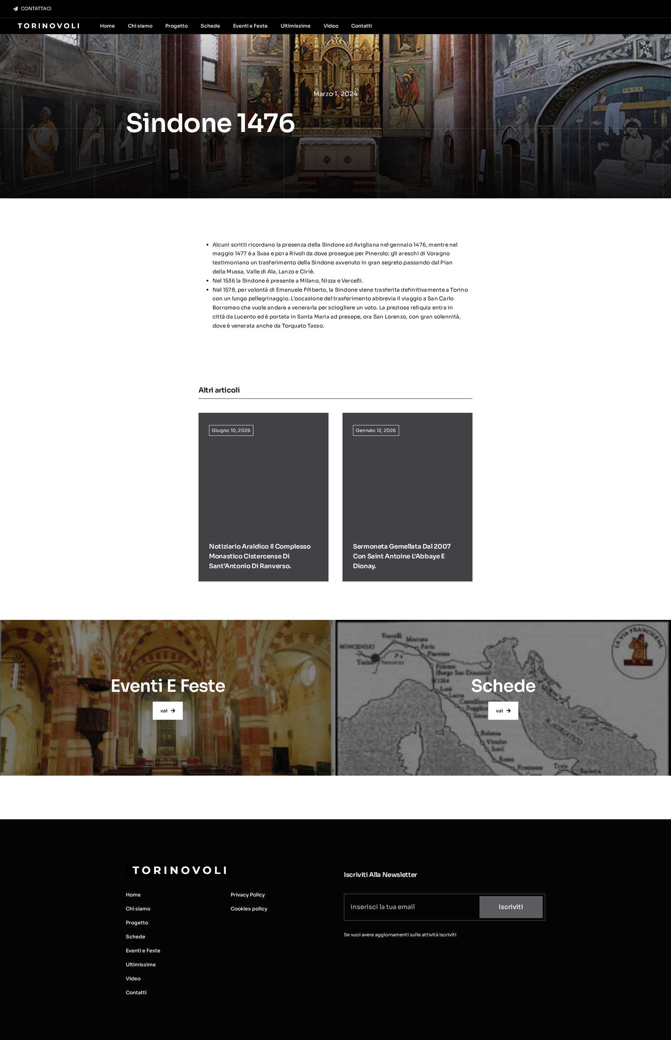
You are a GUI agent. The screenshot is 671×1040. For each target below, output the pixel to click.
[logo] (47, 23)
